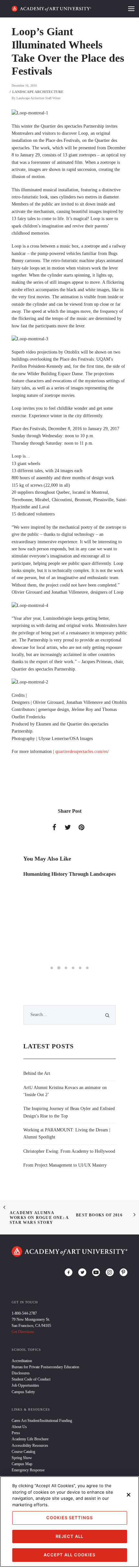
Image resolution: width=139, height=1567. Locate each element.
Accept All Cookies (69, 1554)
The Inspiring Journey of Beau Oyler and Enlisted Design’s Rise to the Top (69, 1112)
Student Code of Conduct (31, 1379)
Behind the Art (36, 1073)
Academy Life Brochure (30, 1439)
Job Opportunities (25, 1385)
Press (16, 1433)
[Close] (129, 1495)
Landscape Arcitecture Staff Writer (38, 98)
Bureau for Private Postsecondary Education (45, 1367)
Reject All (69, 1536)
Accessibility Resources (30, 1445)
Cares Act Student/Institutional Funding (42, 1420)
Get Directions (23, 1331)
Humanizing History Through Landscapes (69, 874)
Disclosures (21, 1373)
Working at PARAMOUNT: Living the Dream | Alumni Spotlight (66, 1133)
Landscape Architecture (37, 92)
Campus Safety (23, 1392)
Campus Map (22, 1464)
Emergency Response (28, 1470)
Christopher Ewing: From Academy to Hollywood (69, 1151)
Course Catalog (23, 1451)
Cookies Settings (69, 1517)
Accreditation (22, 1361)
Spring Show (22, 1458)
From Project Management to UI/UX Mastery (65, 1165)
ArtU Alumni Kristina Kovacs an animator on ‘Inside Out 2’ (65, 1091)
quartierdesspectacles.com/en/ (82, 751)
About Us (19, 1426)
